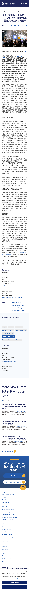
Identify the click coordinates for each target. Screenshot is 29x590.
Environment (21, 310)
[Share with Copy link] (22, 25)
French (11, 330)
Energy (14, 310)
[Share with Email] (18, 25)
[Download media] (25, 51)
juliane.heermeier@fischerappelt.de (12, 297)
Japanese (19, 340)
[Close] (26, 572)
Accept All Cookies (14, 587)
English (4, 327)
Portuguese (19, 327)
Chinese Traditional (8, 336)
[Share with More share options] (25, 25)
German (4, 330)
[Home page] (8, 3)
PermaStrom (5, 168)
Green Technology (17, 302)
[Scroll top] (23, 487)
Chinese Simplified (8, 340)
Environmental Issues (18, 305)
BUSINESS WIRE (21, 411)
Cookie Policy (14, 578)
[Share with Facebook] (15, 25)
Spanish (11, 327)
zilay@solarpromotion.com (9, 286)
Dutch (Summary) (7, 333)
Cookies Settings (14, 582)
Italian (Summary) (20, 330)
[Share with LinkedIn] (8, 25)
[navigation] (25, 3)
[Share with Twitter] (11, 25)
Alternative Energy (17, 308)
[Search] (22, 3)
